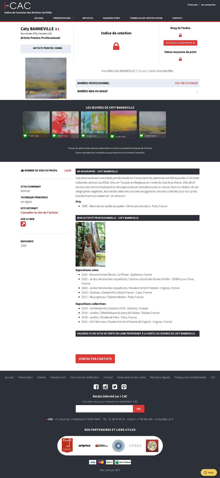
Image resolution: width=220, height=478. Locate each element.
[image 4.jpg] (123, 125)
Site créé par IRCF (110, 470)
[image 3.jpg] (94, 124)
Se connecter (208, 4)
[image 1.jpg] (36, 124)
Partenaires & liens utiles (131, 377)
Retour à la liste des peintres (179, 43)
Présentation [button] (62, 17)
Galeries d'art (111, 17)
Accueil (39, 17)
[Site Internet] (23, 225)
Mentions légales (160, 377)
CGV (212, 377)
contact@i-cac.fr (164, 419)
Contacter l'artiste (95, 359)
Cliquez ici (143, 71)
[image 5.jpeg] (152, 124)
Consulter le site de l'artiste (39, 212)
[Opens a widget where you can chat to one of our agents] (209, 473)
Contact (177, 17)
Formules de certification (146, 17)
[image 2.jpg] (65, 124)
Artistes (87, 17)
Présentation (25, 377)
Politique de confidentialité (190, 377)
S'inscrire (193, 4)
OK (139, 409)
